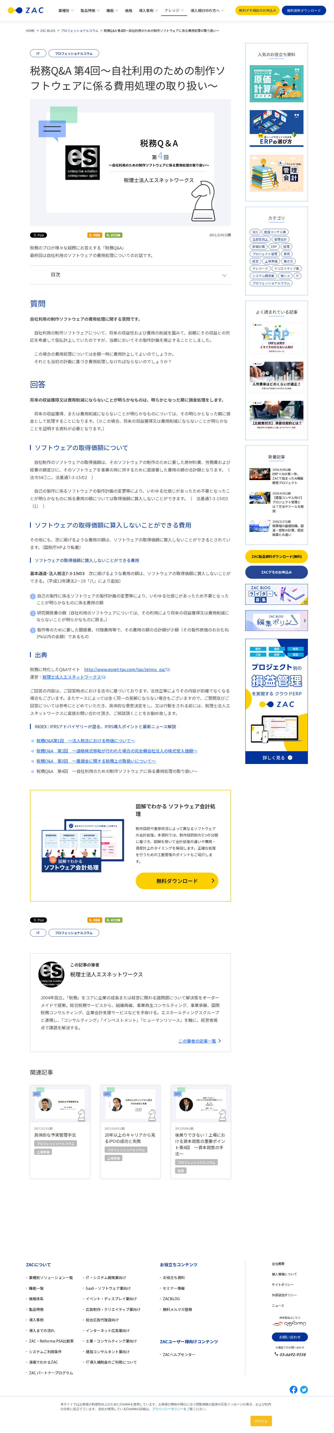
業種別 (63, 10)
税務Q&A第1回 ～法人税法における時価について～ (86, 740)
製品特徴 (88, 10)
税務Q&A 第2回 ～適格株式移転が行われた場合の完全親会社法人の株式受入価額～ (117, 751)
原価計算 (258, 246)
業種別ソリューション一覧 (51, 1277)
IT (38, 53)
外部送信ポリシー (284, 1295)
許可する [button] (261, 1421)
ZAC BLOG (47, 30)
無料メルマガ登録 (177, 1309)
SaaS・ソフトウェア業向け (108, 1288)
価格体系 (36, 1298)
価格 (128, 10)
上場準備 (271, 261)
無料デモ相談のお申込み (257, 10)
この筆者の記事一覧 (197, 1041)
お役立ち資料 (174, 1277)
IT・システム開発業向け (106, 1277)
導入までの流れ (42, 1330)
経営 (255, 261)
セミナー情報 (174, 1288)
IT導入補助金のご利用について (111, 1362)
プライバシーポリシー (167, 1408)
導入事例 (146, 10)
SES (255, 232)
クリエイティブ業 (286, 268)
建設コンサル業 (275, 232)
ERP (274, 246)
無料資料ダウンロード (304, 11)
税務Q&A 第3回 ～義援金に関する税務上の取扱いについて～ (96, 761)
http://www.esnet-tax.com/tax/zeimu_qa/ (124, 669)
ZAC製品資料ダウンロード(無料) (277, 556)
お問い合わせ (290, 1337)
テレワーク (260, 268)
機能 (110, 10)
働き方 (288, 261)
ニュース (278, 1305)
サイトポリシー (283, 1284)
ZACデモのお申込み (276, 572)
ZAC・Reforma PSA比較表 (51, 1341)
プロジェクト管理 (264, 254)
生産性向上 (260, 239)
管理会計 (280, 239)
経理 (286, 246)
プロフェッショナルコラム (79, 30)
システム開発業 (263, 275)
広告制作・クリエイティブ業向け (113, 1309)
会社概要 (278, 1263)
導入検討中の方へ (205, 10)
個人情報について (284, 1274)
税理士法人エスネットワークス (72, 677)
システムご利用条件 (45, 1351)
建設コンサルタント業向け (108, 1351)
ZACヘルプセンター (179, 1354)
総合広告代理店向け (102, 1319)
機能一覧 (36, 1288)
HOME (30, 30)
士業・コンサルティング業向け (111, 1341)
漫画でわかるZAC (43, 1362)
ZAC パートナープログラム (51, 1372)
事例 (287, 254)
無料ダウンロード (177, 881)
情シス (285, 275)
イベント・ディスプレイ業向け (111, 1298)
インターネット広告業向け (108, 1330)
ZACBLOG (171, 1298)
